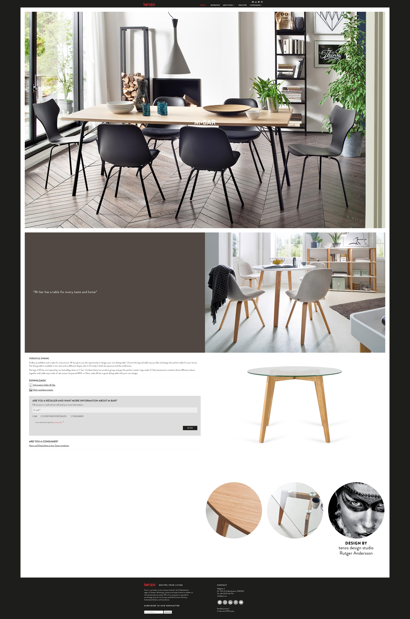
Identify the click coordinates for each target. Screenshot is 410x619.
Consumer (77, 416)
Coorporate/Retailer (53, 416)
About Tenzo (228, 5)
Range (202, 5)
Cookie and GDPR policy (225, 611)
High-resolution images (43, 389)
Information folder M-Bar (44, 385)
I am (34, 416)
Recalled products (223, 608)
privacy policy (57, 422)
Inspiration (215, 5)
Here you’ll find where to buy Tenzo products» (49, 445)
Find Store (242, 5)
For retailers (255, 5)
